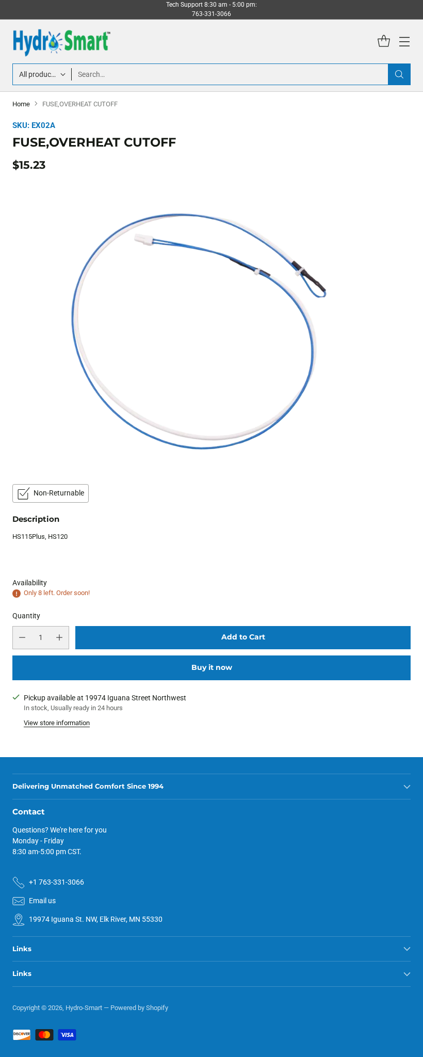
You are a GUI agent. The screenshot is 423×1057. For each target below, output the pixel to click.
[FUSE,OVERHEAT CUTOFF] (211, 327)
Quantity (26, 616)
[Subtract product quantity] (22, 638)
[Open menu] (404, 41)
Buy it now (211, 667)
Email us (42, 900)
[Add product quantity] (59, 638)
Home (21, 104)
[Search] (399, 74)
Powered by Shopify (139, 1008)
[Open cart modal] (383, 41)
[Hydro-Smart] (61, 41)
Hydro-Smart (84, 1008)
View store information (57, 723)
